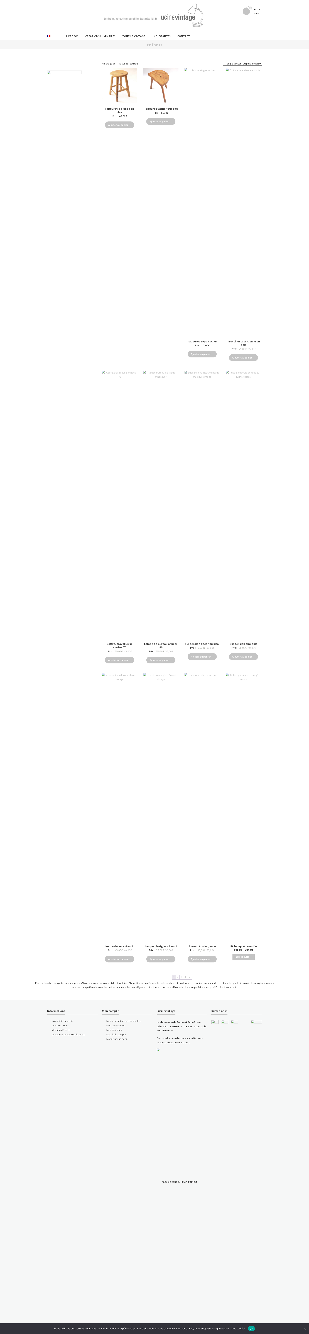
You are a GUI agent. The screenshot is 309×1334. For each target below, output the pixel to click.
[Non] (304, 1328)
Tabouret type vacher (202, 341)
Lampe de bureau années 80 (161, 645)
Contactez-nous (60, 1025)
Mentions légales (61, 1030)
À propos (72, 36)
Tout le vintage (133, 36)
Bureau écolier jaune (202, 946)
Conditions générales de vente (68, 1034)
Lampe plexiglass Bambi (161, 946)
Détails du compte (116, 1034)
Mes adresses (114, 1030)
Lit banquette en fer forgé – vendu (243, 948)
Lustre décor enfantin (119, 946)
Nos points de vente (62, 1021)
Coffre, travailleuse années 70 (120, 645)
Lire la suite (242, 956)
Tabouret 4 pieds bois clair (119, 110)
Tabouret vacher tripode (161, 108)
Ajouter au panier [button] (118, 124)
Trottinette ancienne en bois (243, 343)
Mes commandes (115, 1025)
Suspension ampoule (243, 644)
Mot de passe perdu (117, 1039)
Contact (183, 36)
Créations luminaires (100, 36)
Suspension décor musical (202, 644)
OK (251, 1328)
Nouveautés (162, 36)
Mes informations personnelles (123, 1021)
